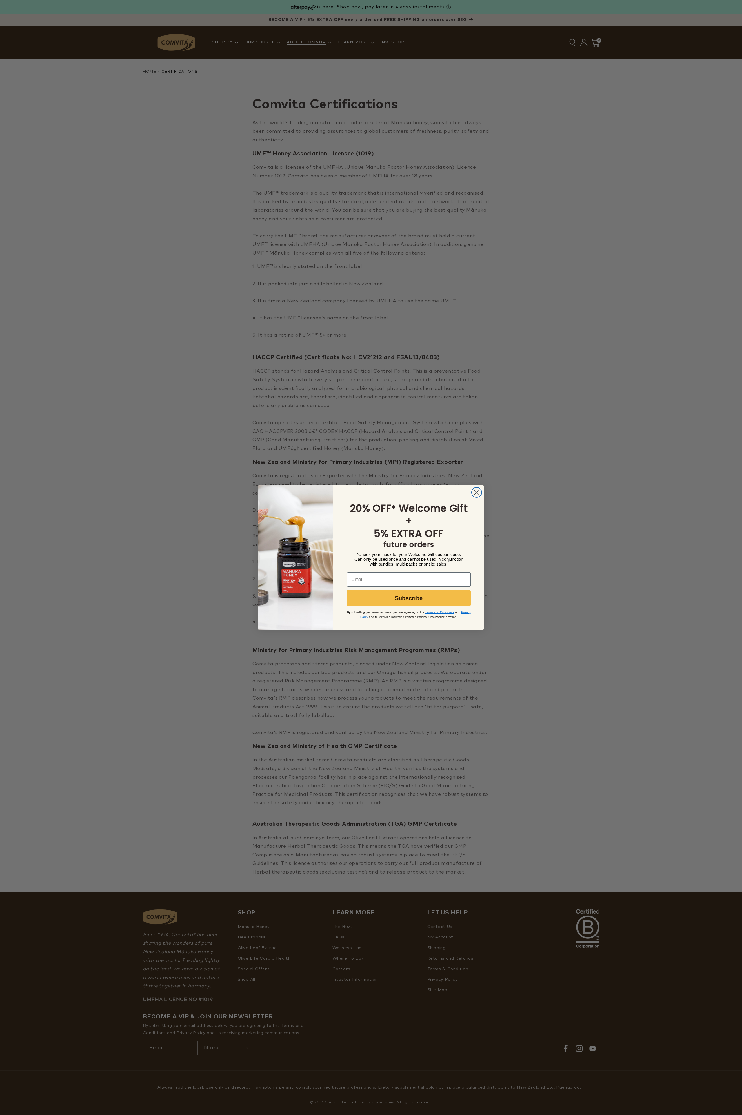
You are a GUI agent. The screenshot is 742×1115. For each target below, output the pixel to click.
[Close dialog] (477, 492)
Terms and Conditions (439, 612)
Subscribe (409, 598)
